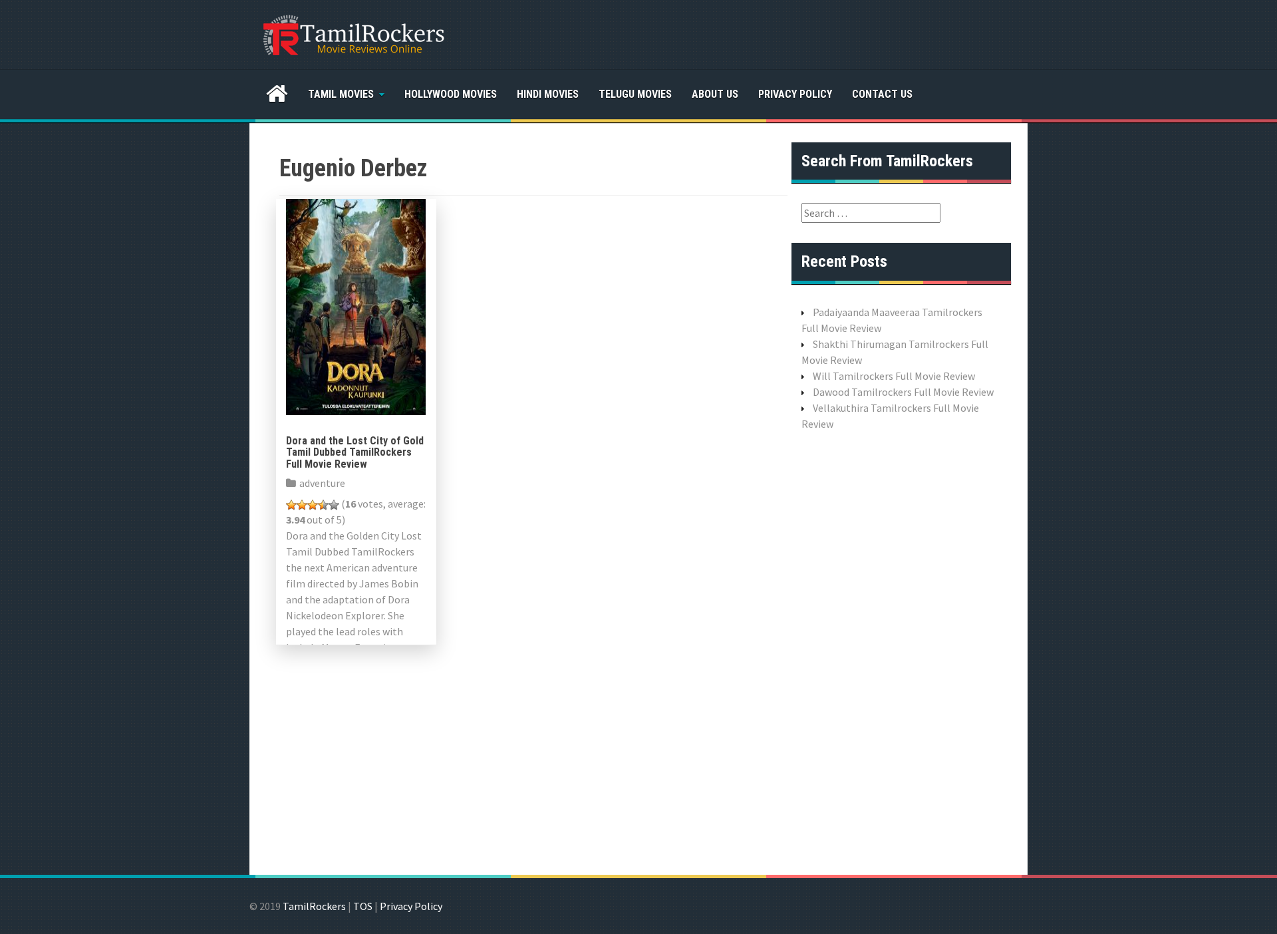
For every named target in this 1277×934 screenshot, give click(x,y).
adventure (322, 483)
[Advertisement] (901, 651)
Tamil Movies (341, 94)
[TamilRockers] (352, 33)
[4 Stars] (323, 505)
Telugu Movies (635, 94)
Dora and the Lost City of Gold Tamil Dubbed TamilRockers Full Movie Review (355, 452)
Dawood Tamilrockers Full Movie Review (903, 391)
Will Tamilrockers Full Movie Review (894, 376)
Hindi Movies (548, 94)
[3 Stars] (312, 505)
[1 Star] (291, 505)
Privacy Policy (795, 94)
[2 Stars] (302, 505)
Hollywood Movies (450, 94)
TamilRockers (314, 906)
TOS (362, 906)
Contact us (882, 94)
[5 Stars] (334, 505)
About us (715, 94)
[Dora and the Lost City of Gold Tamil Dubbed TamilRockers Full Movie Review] (356, 305)
